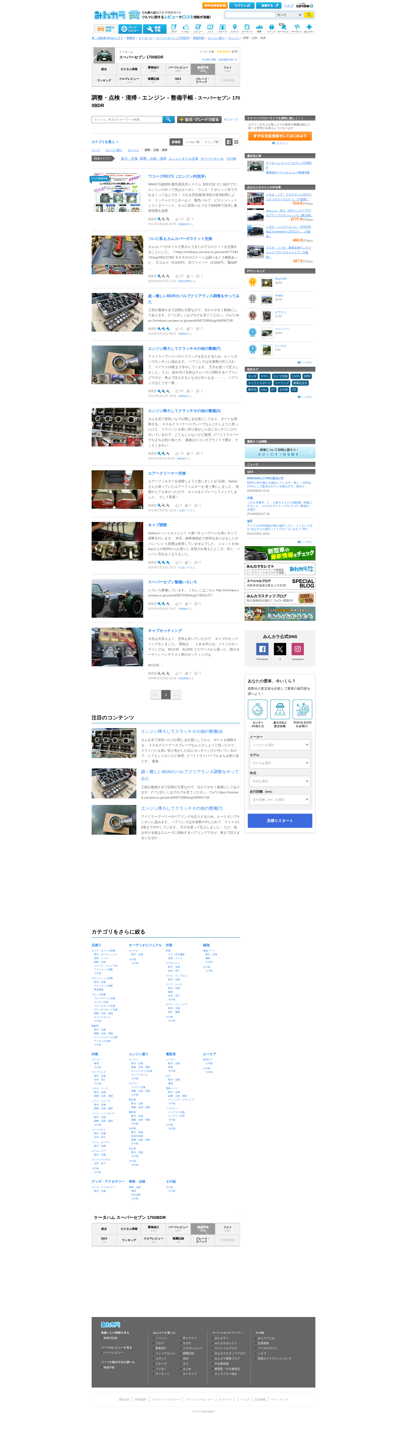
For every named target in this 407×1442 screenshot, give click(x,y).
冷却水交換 (137, 1136)
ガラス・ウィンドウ (176, 1004)
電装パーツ (172, 1088)
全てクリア (231, 119)
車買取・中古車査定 (227, 1369)
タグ (185, 1363)
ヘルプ (289, 5)
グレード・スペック (203, 80)
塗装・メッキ (101, 958)
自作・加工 (174, 970)
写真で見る (236, 142)
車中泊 (252, 389)
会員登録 (263, 1343)
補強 (206, 945)
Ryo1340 (184, 281)
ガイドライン (227, 1399)
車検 (133, 1191)
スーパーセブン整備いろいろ (172, 582)
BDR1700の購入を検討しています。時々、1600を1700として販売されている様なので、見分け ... (279, 484)
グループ (161, 1363)
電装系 (171, 1054)
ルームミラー (99, 1151)
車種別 (130, 38)
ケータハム (145, 38)
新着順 (176, 142)
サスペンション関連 (102, 978)
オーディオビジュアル (145, 945)
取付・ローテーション (106, 954)
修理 (96, 1063)
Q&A (178, 80)
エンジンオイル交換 (183, 158)
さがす (187, 1343)
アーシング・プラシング (181, 1099)
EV (273, 389)
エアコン (96, 1059)
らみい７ (184, 510)
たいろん (280, 345)
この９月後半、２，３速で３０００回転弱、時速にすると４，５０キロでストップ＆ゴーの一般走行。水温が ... (279, 506)
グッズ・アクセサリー (108, 1181)
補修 (170, 992)
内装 (95, 1054)
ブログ (159, 1343)
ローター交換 (101, 1002)
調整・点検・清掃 (156, 150)
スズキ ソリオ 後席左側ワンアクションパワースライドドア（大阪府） (288, 252)
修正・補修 (174, 1012)
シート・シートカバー (103, 1113)
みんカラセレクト (226, 1343)
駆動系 (95, 1026)
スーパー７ (282, 329)
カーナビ (133, 950)
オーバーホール (212, 158)
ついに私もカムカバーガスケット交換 (180, 239)
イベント (161, 1338)
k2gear (183, 224)
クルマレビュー (129, 80)
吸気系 (132, 1099)
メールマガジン (267, 1348)
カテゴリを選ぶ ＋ (105, 142)
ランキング (104, 80)
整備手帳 (198, 38)
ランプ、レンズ (174, 984)
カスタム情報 (129, 69)
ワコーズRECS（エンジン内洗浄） (178, 176)
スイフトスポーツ (259, 383)
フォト (227, 69)
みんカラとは (266, 1338)
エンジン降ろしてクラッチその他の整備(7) (184, 348)
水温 (250, 498)
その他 (231, 158)
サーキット (162, 1373)
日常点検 (136, 1194)
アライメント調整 (103, 969)
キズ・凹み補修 (176, 954)
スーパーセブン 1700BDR (172, 38)
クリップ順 (211, 142)
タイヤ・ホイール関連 (103, 950)
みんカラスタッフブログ (230, 1353)
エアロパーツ (173, 963)
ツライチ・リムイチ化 (106, 965)
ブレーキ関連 (99, 994)
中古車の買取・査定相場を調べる (219, 59)
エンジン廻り (216, 38)
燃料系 (132, 1112)
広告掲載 (260, 1399)
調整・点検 (100, 962)
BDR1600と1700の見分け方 (265, 478)
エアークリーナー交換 (167, 473)
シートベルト (99, 1129)
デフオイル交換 (102, 1041)
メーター (170, 1059)
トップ (96, 150)
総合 (104, 69)
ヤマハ (265, 376)
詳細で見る (228, 142)
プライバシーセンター (199, 1399)
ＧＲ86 (283, 389)
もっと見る (306, 362)
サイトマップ (279, 1399)
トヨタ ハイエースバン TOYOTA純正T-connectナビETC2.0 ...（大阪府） (288, 231)
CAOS (296, 376)
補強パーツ (209, 950)
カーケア (209, 1054)
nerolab (183, 678)
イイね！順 (192, 142)
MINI (307, 376)
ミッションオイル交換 (106, 1037)
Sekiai (183, 333)
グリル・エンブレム (176, 975)
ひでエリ (280, 312)
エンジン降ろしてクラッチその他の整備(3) (184, 411)
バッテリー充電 (176, 1116)
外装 (169, 945)
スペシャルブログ (226, 1348)
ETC (168, 1076)
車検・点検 (137, 1181)
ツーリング (282, 383)
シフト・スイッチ (101, 1101)
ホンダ (252, 376)
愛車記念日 (300, 383)
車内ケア (207, 1059)
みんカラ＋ (222, 1338)
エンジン (234, 38)
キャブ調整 (157, 525)
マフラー (133, 1083)
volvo (264, 389)
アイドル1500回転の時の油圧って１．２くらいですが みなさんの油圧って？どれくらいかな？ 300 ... (280, 527)
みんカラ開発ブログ (227, 1358)
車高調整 (98, 989)
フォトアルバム (165, 1353)
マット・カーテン (101, 1142)
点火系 (132, 1148)
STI (294, 389)
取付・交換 (129, 158)
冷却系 (132, 1128)
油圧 (250, 521)
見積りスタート (280, 821)
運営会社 (124, 1399)
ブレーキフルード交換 (106, 1009)
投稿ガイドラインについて (275, 1358)
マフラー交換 (138, 1087)
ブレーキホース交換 (104, 1005)
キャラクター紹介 (226, 1373)
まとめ (187, 1369)
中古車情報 (222, 1363)
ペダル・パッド (100, 1088)
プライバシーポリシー (166, 1399)
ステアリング (99, 1072)
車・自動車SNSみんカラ (107, 38)
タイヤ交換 (280, 376)
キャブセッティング (165, 631)
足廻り (97, 945)
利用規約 (141, 1399)
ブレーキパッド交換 (104, 998)
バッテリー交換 (176, 1112)
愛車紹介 (153, 69)
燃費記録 (153, 80)
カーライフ (190, 1373)
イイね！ (161, 1369)
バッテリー (172, 1108)
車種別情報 (110, 1338)
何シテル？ (190, 1338)
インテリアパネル (101, 1159)
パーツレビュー (178, 69)
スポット (161, 1358)
